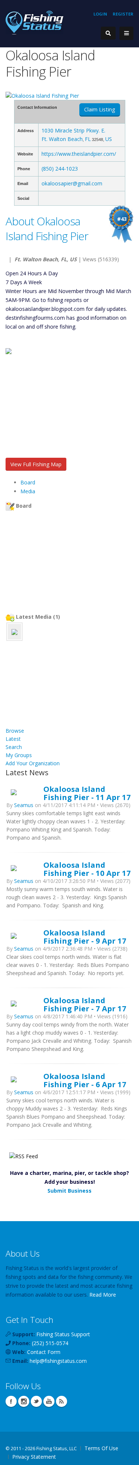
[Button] (126, 33)
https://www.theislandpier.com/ (79, 153)
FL (88, 138)
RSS (61, 1401)
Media (27, 491)
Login (100, 14)
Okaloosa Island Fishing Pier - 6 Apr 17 (84, 1080)
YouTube (48, 1401)
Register (123, 14)
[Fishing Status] (34, 22)
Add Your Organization (33, 763)
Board (27, 482)
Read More (102, 1294)
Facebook (11, 1401)
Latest (13, 738)
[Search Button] (108, 33)
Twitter (36, 1401)
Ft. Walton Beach (62, 138)
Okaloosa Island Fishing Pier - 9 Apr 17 (84, 936)
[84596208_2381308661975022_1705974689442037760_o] (14, 631)
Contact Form (43, 1351)
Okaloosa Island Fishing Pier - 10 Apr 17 (87, 869)
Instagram (23, 1401)
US (108, 138)
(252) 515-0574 (50, 1343)
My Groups (19, 755)
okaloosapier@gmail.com (72, 183)
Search (14, 746)
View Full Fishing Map (36, 464)
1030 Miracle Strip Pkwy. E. (73, 130)
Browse (15, 730)
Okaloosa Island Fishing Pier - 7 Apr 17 (84, 1004)
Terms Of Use (101, 1448)
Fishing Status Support (63, 1334)
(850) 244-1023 (60, 168)
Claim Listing (99, 109)
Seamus (23, 805)
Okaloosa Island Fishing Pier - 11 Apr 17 (87, 793)
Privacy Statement (34, 1456)
